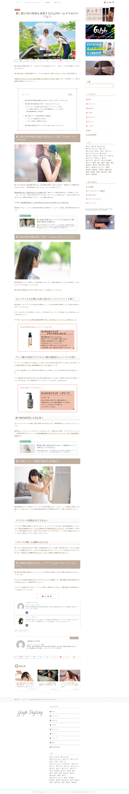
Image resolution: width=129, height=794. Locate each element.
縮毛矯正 (95, 169)
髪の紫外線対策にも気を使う (35, 111)
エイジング (91, 104)
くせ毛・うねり (102, 146)
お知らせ (91, 108)
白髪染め (89, 169)
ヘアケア (17, 9)
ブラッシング (90, 160)
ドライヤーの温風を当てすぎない (36, 118)
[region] (100, 68)
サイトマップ (92, 203)
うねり (88, 146)
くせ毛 (90, 112)
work (89, 99)
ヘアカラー (98, 160)
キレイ (98, 151)
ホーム (18, 2)
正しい (88, 167)
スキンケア (91, 117)
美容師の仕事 (109, 169)
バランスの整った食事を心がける (36, 121)
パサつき (98, 158)
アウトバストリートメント (92, 148)
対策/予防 (66, 773)
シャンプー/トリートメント (92, 153)
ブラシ (104, 158)
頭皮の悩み (105, 172)
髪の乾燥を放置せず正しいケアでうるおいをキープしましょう (44, 125)
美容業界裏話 (92, 135)
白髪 (100, 68)
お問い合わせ (57, 2)
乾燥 (17, 630)
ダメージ (91, 121)
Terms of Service (99, 210)
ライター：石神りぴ (31, 617)
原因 (108, 162)
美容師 (102, 169)
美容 (89, 130)
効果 (104, 162)
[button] (100, 68)
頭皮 (99, 172)
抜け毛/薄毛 (53, 775)
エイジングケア (90, 151)
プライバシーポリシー (95, 199)
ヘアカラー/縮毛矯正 (107, 160)
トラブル (111, 155)
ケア (103, 151)
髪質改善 (95, 174)
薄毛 (88, 172)
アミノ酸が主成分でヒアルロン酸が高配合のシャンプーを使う (45, 109)
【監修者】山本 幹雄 (32, 602)
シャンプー (109, 151)
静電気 (93, 172)
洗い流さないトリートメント (99, 167)
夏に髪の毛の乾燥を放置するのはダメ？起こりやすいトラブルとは (46, 100)
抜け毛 (72, 773)
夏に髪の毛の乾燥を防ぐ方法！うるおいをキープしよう (42, 104)
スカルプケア (104, 153)
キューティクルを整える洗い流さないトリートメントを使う (44, 106)
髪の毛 (26, 630)
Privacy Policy (89, 210)
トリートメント (90, 158)
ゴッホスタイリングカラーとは (32, 2)
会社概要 (47, 2)
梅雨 (59, 775)
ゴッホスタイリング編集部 (96, 191)
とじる (70, 94)
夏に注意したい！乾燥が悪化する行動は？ (38, 116)
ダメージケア (104, 155)
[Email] (27, 612)
